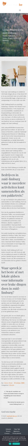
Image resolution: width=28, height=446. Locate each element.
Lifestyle (11, 385)
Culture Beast (8, 383)
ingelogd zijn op (12, 416)
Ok (10, 443)
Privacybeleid (17, 433)
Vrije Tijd (17, 429)
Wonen (8, 431)
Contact (7, 433)
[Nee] (26, 440)
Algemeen (16, 431)
